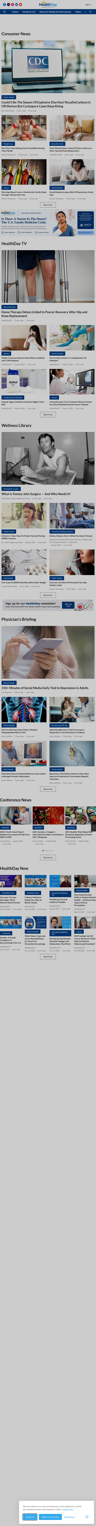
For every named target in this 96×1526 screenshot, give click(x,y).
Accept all (30, 1517)
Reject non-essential (50, 1517)
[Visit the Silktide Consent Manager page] (87, 1517)
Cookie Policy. (68, 1509)
